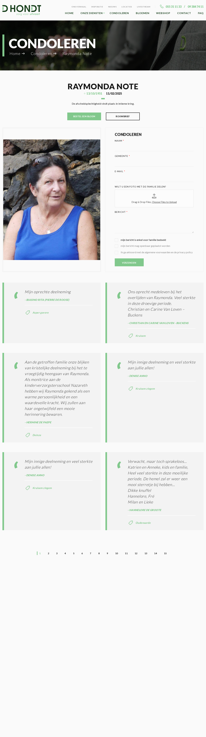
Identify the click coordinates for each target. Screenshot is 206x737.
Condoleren (119, 13)
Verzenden (129, 262)
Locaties (127, 6)
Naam (119, 140)
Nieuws (112, 6)
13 (146, 553)
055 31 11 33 (174, 6)
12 (136, 553)
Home (69, 13)
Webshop (163, 13)
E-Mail (120, 171)
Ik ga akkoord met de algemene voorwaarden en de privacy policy (157, 252)
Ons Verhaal (78, 6)
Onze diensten (91, 13)
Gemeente (122, 156)
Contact (184, 13)
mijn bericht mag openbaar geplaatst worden (145, 245)
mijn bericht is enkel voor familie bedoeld (143, 239)
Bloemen (142, 13)
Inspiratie (97, 6)
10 (116, 553)
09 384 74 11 (196, 6)
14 (155, 553)
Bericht (121, 212)
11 (126, 553)
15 (165, 553)
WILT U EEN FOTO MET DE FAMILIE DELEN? (140, 186)
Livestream (143, 6)
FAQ (201, 13)
